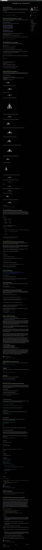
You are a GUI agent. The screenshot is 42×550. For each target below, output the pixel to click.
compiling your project (25, 499)
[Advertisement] (33, 45)
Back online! (5, 375)
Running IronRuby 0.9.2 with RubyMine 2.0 (10, 71)
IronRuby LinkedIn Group (7, 7)
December (33, 22)
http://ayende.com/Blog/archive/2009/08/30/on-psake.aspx (10, 273)
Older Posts (27, 544)
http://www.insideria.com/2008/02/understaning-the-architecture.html (11, 23)
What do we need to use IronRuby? (9, 316)
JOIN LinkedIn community (11, 12)
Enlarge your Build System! (8, 270)
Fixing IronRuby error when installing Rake (10, 42)
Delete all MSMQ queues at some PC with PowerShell (12, 290)
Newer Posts (4, 544)
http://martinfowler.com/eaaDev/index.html (8, 31)
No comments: (14, 287)
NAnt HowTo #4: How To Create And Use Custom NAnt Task (13, 383)
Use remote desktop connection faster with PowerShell (12, 210)
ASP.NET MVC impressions (7, 491)
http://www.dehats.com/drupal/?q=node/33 (8, 26)
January (33, 29)
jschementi (5, 318)
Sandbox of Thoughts (21, 3)
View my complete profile (33, 12)
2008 (31, 30)
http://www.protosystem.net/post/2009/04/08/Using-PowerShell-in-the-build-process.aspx (13, 272)
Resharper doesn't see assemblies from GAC (11, 361)
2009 (31, 21)
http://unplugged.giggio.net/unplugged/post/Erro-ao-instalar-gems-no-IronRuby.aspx (12, 49)
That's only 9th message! (7, 282)
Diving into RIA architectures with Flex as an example (12, 18)
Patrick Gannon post (11, 333)
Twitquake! (5, 368)
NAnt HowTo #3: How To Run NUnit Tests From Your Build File (14, 497)
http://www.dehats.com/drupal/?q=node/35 (8, 27)
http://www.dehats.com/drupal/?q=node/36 (8, 28)
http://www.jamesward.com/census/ (7, 34)
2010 (31, 20)
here (11, 77)
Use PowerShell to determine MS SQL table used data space (13, 241)
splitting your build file (6, 500)
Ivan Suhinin (36, 7)
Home (16, 544)
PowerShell (6, 312)
